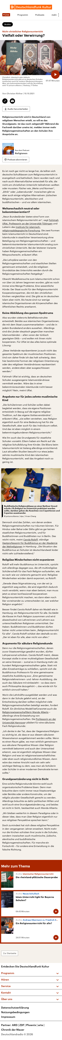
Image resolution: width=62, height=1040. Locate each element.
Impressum (8, 1016)
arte (41, 1025)
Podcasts (39, 15)
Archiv (7, 24)
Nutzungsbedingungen (15, 1012)
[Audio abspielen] (55, 74)
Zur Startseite (9, 953)
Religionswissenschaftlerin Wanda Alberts (25, 712)
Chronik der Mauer (12, 1029)
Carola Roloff (30, 539)
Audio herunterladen (17, 109)
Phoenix (31, 1025)
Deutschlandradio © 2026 (17, 1034)
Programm (22, 15)
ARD (15, 1025)
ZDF (22, 1025)
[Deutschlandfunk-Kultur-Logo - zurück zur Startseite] (31, 7)
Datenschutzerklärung (15, 1007)
